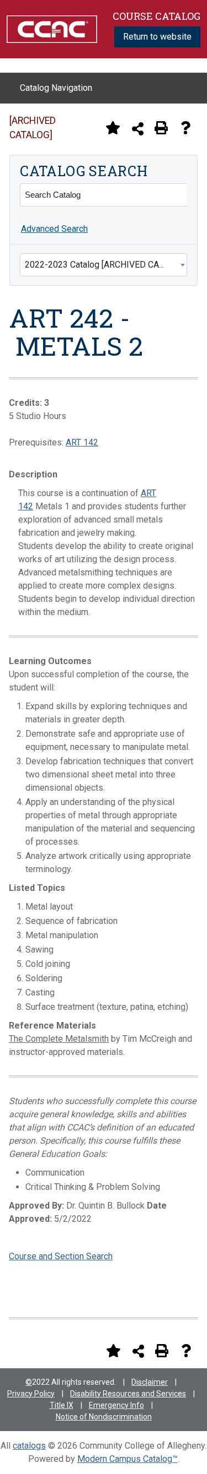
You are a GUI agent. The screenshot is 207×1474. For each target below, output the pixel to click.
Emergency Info (116, 1405)
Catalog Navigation (56, 88)
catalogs (29, 1445)
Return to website (157, 36)
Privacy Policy (31, 1393)
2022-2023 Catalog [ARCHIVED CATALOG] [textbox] (106, 264)
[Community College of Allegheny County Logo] (52, 28)
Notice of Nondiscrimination (104, 1416)
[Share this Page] (137, 128)
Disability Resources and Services (128, 1393)
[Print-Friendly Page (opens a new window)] (161, 128)
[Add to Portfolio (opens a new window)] (112, 128)
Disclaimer (149, 1382)
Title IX (61, 1405)
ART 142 (82, 442)
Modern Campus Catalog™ (127, 1459)
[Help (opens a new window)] (185, 128)
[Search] (175, 194)
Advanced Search (54, 229)
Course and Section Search (61, 1256)
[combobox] (103, 264)
